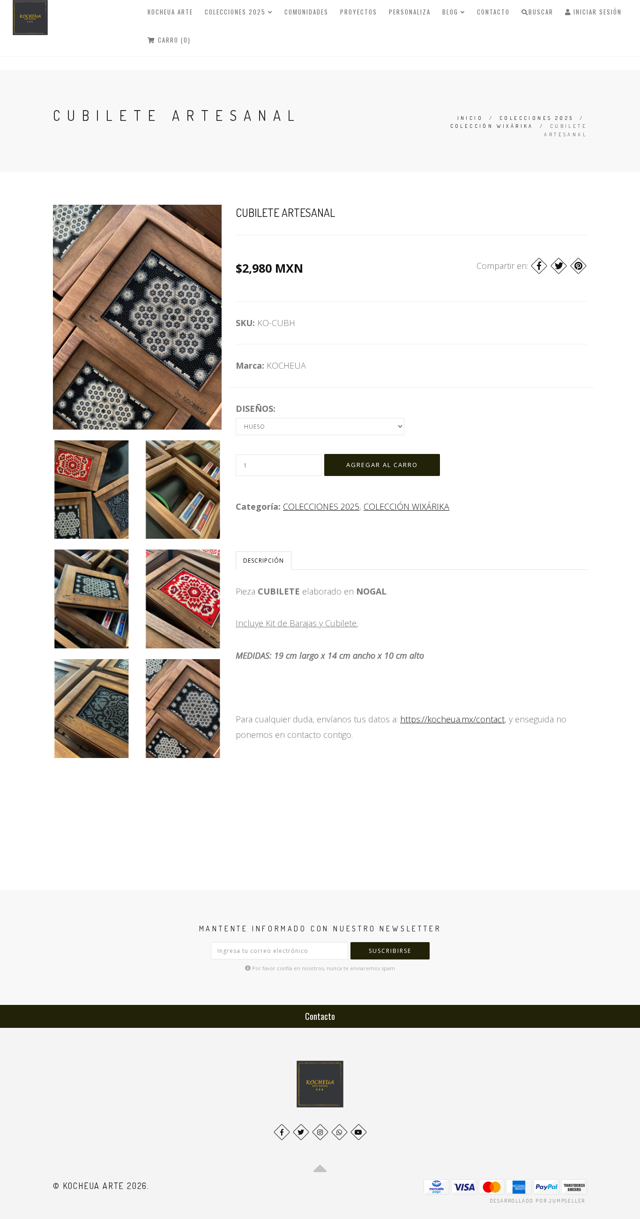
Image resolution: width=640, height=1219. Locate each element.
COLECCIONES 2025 (236, 11)
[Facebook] (539, 266)
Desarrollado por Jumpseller (538, 1200)
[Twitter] (559, 266)
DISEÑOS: (255, 408)
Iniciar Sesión (596, 11)
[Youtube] (359, 1132)
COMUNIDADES (306, 11)
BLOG (451, 11)
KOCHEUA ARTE (170, 11)
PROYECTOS (358, 11)
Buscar (540, 11)
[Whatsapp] (339, 1132)
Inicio (470, 118)
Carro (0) (173, 40)
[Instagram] (320, 1132)
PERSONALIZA (410, 11)
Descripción (263, 561)
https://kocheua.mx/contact (452, 719)
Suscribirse (390, 951)
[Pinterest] (578, 266)
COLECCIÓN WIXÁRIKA (492, 126)
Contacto (493, 11)
